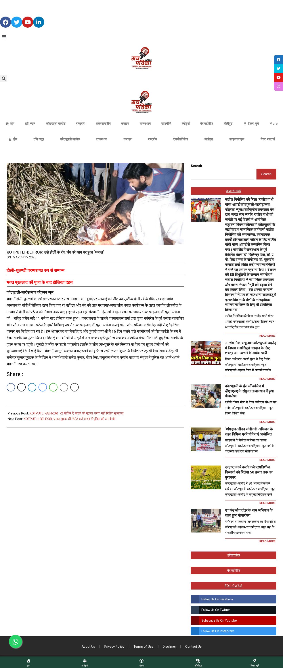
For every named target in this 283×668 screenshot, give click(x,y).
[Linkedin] (38, 22)
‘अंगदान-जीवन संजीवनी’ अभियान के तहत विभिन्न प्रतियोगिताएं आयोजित (249, 431)
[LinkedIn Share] (32, 387)
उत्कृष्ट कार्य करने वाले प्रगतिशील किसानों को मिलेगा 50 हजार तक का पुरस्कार (249, 472)
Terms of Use (144, 647)
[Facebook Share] (11, 387)
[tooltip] (278, 59)
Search (196, 166)
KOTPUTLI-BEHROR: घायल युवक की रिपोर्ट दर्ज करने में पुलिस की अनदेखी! (69, 419)
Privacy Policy (114, 647)
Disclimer (170, 647)
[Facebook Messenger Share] (42, 387)
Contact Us (193, 647)
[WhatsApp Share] (53, 387)
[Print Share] (74, 387)
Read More (267, 335)
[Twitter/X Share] (21, 387)
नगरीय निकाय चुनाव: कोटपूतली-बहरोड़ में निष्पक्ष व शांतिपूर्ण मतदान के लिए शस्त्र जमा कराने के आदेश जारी (250, 348)
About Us (89, 647)
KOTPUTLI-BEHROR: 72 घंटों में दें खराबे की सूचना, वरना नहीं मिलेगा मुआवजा (76, 413)
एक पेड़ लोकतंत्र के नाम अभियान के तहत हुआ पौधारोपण (249, 512)
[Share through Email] (64, 387)
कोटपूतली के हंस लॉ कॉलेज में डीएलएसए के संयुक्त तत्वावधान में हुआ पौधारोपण (249, 391)
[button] (141, 37)
